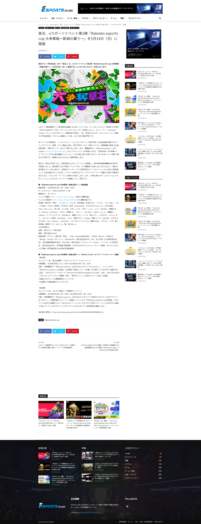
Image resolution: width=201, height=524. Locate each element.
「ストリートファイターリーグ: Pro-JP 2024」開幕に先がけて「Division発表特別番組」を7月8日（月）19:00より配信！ (150, 152)
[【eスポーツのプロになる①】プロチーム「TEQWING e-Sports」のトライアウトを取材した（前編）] (87, 478)
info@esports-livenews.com (91, 512)
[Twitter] (127, 506)
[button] (160, 18)
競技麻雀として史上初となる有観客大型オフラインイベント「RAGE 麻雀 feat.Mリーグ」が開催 (149, 165)
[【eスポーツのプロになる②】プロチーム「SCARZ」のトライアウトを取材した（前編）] (87, 467)
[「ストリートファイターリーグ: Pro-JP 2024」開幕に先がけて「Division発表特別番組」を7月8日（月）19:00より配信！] (130, 152)
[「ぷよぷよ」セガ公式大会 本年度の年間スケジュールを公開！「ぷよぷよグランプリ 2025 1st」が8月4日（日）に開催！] (130, 139)
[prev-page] (39, 432)
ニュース (41, 28)
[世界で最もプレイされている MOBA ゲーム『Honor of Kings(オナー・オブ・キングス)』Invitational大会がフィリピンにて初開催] (130, 126)
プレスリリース (74, 28)
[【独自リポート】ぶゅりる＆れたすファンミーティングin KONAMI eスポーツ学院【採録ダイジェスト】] (87, 456)
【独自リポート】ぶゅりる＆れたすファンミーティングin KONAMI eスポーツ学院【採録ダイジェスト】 (107, 455)
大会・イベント (50, 28)
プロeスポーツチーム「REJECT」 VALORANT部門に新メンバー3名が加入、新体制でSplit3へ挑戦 (50, 423)
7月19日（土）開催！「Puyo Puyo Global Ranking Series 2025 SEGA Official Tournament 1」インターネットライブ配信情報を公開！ (106, 424)
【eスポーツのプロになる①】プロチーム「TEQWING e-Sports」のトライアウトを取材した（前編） (107, 476)
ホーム (40, 24)
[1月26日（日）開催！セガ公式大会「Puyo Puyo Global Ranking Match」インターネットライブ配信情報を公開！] (130, 112)
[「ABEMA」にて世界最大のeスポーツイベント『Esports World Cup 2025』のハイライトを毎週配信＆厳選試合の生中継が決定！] (79, 410)
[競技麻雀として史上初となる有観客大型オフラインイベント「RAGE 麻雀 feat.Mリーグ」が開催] (130, 166)
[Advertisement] (78, 372)
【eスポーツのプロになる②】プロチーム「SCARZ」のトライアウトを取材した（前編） (107, 465)
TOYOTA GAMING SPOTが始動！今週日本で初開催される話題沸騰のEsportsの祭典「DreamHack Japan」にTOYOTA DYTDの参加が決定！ (100, 347)
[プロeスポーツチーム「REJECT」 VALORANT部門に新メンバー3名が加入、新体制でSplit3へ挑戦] (51, 410)
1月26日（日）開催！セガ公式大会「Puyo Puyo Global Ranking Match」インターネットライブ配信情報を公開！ (150, 112)
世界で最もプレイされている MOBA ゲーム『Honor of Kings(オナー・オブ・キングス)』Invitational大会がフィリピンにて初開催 (150, 126)
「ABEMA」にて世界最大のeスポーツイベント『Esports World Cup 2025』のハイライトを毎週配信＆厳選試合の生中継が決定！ (79, 424)
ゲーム (46, 24)
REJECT (41, 418)
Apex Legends (54, 24)
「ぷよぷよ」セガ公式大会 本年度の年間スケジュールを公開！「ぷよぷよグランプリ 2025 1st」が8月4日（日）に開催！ (150, 139)
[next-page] (43, 432)
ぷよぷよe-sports (100, 418)
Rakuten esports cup (52, 320)
